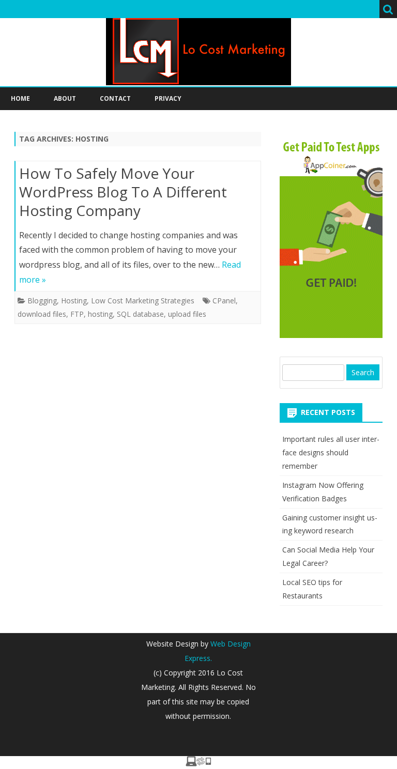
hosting (100, 314)
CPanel (224, 300)
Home (20, 98)
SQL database (140, 314)
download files (42, 314)
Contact (115, 98)
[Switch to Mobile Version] (198, 763)
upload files (187, 314)
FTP (77, 314)
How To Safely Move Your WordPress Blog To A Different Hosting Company (123, 191)
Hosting (74, 300)
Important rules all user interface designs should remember (330, 452)
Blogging (42, 300)
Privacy (168, 98)
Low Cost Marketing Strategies (142, 300)
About (65, 98)
